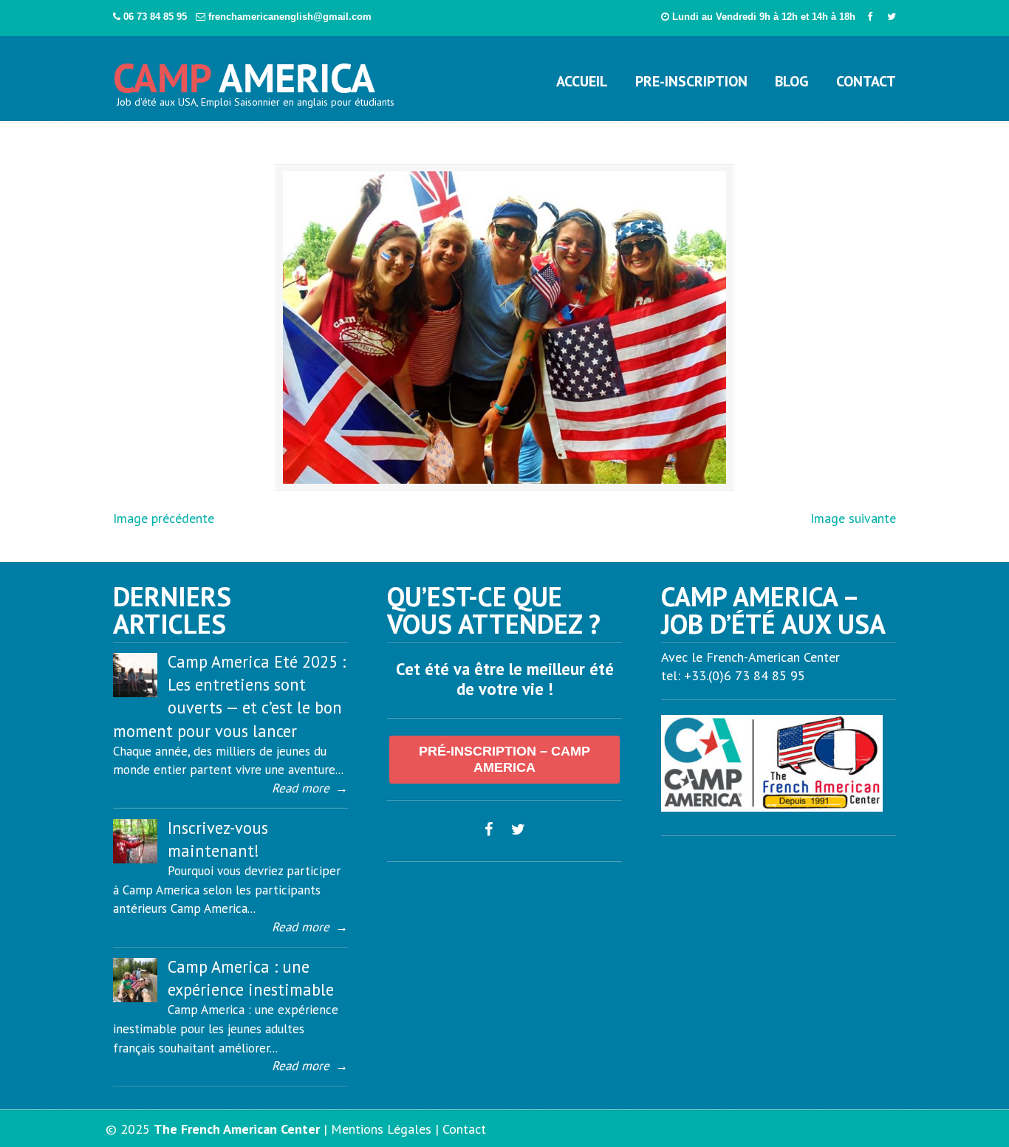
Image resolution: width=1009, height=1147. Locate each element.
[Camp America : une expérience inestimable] (135, 998)
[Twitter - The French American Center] (891, 16)
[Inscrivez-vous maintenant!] (135, 859)
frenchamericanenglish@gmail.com (290, 16)
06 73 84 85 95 (156, 16)
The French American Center (237, 1128)
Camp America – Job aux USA (245, 72)
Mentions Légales (381, 1128)
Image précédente (163, 518)
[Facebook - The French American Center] (869, 16)
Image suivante (853, 518)
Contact (464, 1128)
